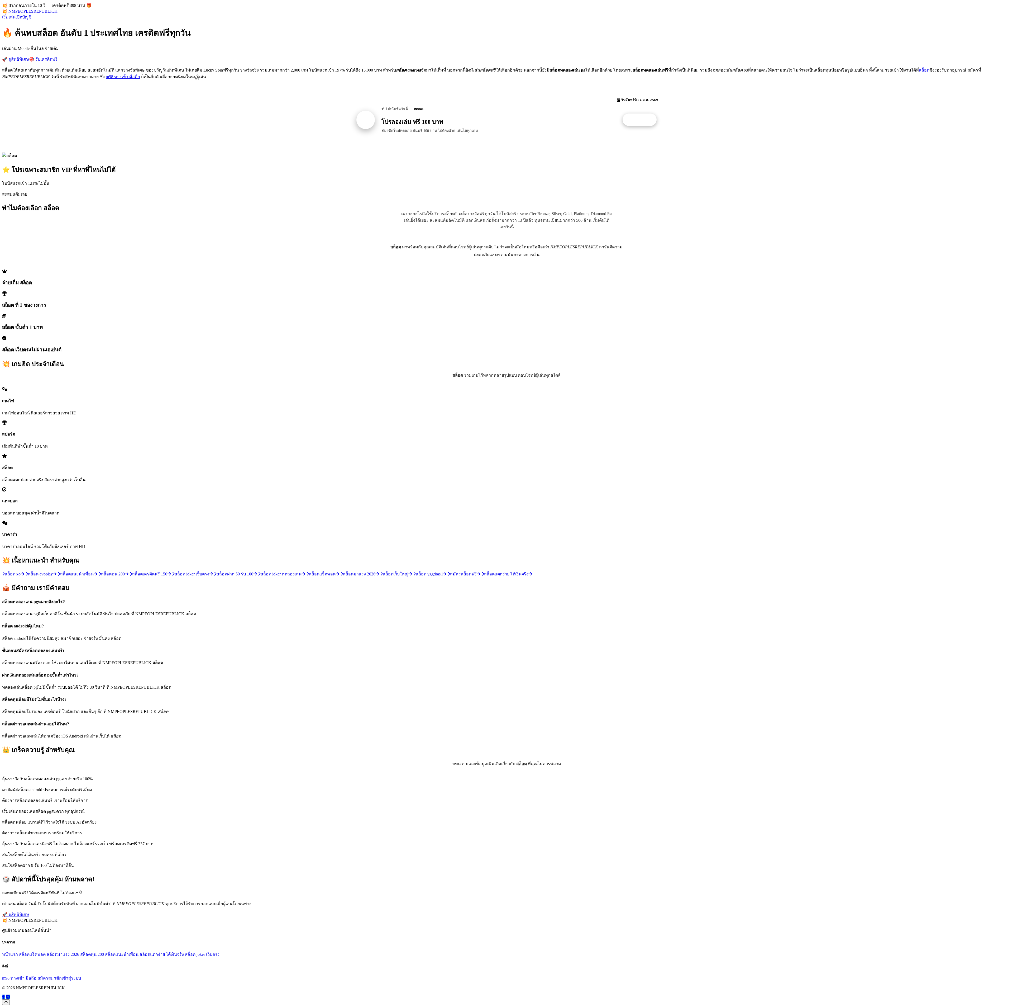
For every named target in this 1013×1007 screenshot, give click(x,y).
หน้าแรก (10, 954)
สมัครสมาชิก (49, 978)
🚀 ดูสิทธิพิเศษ (15, 59)
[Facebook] (3, 997)
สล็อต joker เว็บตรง (202, 954)
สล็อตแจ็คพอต (32, 954)
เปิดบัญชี (23, 17)
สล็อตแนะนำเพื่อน (121, 954)
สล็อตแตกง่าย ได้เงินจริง (162, 954)
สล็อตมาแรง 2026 (63, 954)
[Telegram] (8, 997)
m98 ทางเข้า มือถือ (123, 76)
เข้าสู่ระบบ (71, 978)
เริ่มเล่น (9, 17)
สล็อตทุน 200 (92, 954)
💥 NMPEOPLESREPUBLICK (30, 11)
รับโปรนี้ (642, 120)
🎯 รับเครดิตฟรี (43, 59)
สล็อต (924, 70)
